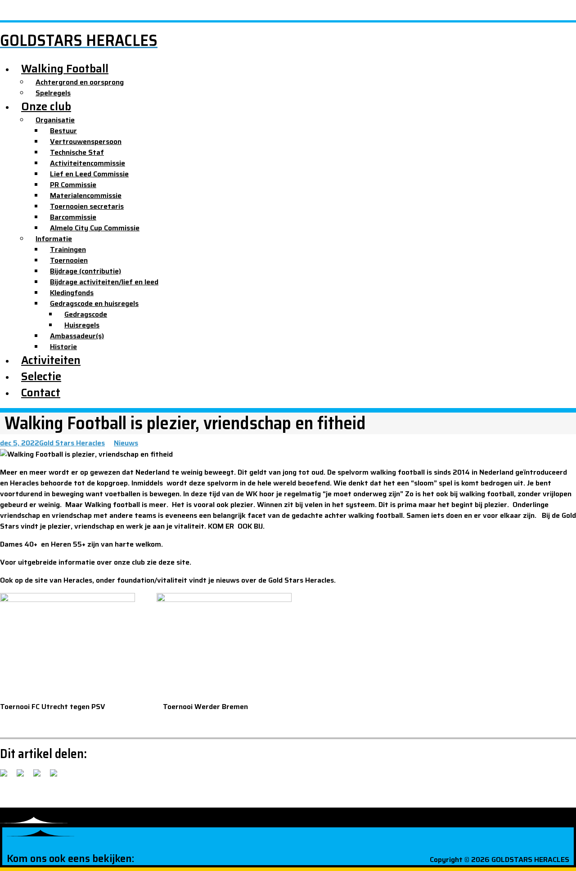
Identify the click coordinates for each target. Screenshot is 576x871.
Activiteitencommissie (87, 163)
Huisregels (81, 325)
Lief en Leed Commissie (89, 174)
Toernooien (69, 260)
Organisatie (55, 120)
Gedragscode (85, 314)
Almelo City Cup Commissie (95, 227)
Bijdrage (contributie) (85, 271)
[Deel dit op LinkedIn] (40, 776)
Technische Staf (77, 152)
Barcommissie (73, 217)
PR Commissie (73, 184)
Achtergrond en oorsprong (80, 82)
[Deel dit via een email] (57, 776)
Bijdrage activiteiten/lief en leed (104, 281)
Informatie (54, 238)
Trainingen (68, 249)
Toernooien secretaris (87, 206)
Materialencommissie (86, 195)
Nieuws (126, 443)
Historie (63, 346)
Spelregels (53, 93)
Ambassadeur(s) (77, 335)
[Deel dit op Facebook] (7, 776)
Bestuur (63, 130)
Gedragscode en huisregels (94, 303)
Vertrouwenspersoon (86, 141)
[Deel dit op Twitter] (24, 776)
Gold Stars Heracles (72, 443)
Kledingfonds (72, 292)
